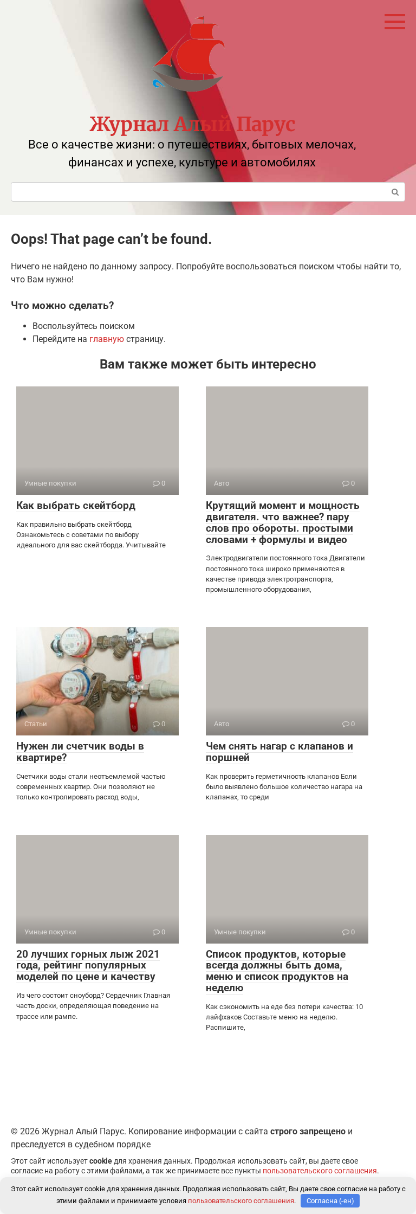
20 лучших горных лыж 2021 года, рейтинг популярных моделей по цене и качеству (88, 965)
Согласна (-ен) (330, 1201)
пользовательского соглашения (320, 1171)
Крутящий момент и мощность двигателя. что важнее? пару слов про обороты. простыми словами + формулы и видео (283, 522)
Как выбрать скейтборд (75, 505)
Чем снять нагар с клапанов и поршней (279, 752)
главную (106, 339)
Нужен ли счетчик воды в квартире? (80, 752)
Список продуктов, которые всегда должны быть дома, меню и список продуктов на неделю (277, 971)
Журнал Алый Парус (192, 124)
